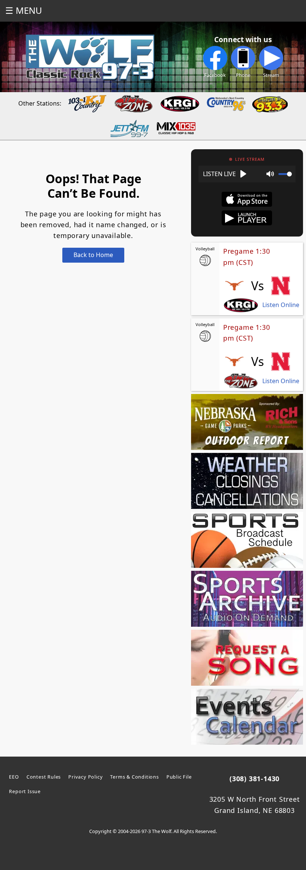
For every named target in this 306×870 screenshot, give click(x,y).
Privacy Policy (85, 776)
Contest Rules (43, 776)
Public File (179, 776)
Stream (271, 75)
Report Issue (25, 791)
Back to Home (93, 255)
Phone (243, 75)
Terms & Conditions (134, 776)
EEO (14, 776)
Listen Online (280, 305)
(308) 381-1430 (255, 778)
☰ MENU (23, 10)
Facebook (215, 75)
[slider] (285, 174)
